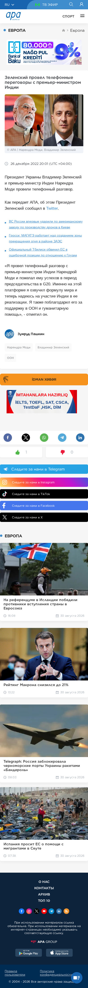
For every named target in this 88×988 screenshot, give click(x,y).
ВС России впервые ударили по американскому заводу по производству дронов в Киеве (46, 224)
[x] (36, 911)
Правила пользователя (15, 972)
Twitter (52, 208)
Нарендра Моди (19, 347)
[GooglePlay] (28, 953)
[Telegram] (51, 911)
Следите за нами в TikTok (31, 494)
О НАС (44, 882)
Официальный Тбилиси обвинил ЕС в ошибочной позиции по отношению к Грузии (43, 252)
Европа (77, 30)
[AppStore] (59, 953)
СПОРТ (68, 16)
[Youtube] (44, 911)
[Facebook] (21, 911)
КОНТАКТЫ (44, 888)
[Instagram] (29, 911)
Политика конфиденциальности (56, 972)
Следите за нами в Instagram (33, 482)
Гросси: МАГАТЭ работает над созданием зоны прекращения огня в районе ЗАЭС (45, 238)
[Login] (81, 4)
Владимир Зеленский (53, 347)
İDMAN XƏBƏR (44, 379)
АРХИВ (44, 894)
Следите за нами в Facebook (33, 505)
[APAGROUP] (44, 942)
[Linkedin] (59, 911)
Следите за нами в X (27, 517)
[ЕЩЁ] (81, 16)
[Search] (71, 4)
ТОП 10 (44, 901)
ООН (10, 358)
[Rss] (66, 911)
